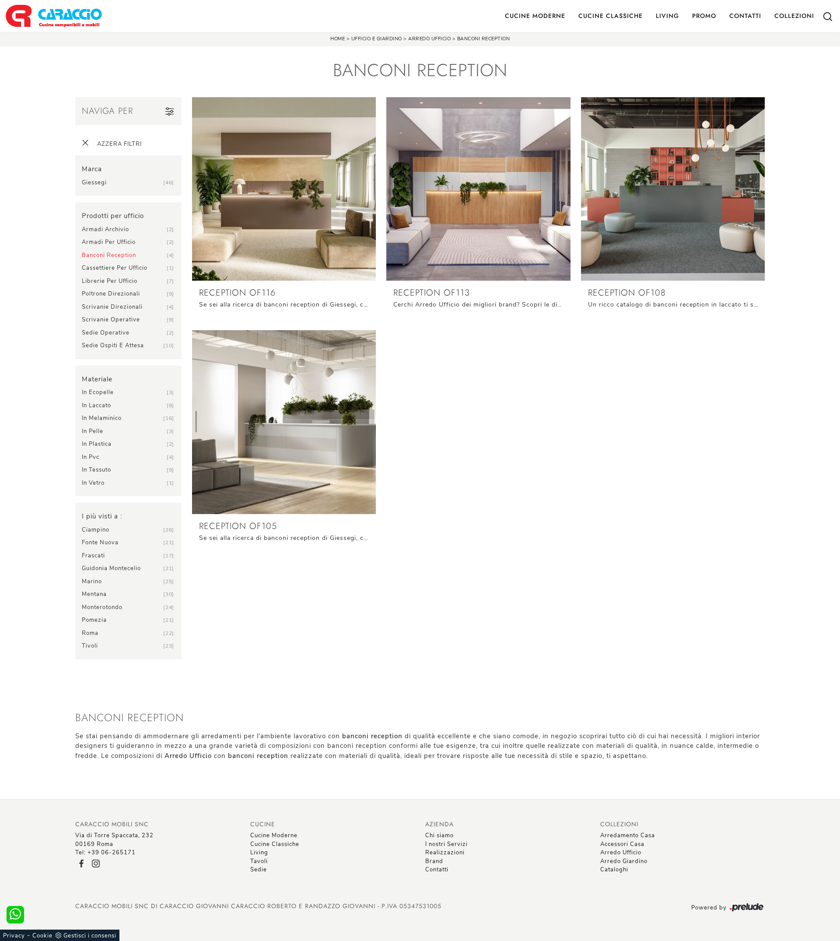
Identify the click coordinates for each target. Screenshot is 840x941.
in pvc (90, 457)
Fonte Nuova (100, 542)
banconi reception (109, 255)
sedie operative (106, 333)
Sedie (258, 870)
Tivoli (90, 646)
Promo (704, 15)
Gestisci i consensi (89, 936)
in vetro (93, 483)
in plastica (97, 444)
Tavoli (259, 861)
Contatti (745, 15)
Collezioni (794, 15)
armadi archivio (105, 229)
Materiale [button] (97, 379)
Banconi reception (483, 38)
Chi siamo (439, 835)
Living (667, 15)
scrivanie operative (111, 320)
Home (337, 38)
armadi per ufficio (109, 242)
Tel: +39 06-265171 (105, 852)
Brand (434, 861)
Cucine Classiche (610, 15)
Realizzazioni (445, 852)
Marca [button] (92, 169)
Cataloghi (614, 870)
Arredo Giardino (624, 861)
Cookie (42, 936)
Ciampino (95, 530)
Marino (92, 581)
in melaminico (102, 418)
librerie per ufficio (109, 281)
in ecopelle (98, 392)
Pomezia (94, 620)
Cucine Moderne (535, 15)
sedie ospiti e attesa (113, 345)
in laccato (96, 405)
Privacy (14, 936)
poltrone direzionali (111, 294)
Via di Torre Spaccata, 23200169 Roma (114, 840)
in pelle (92, 431)
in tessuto (96, 470)
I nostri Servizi (446, 844)
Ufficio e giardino (376, 38)
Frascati (93, 556)
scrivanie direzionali (112, 307)
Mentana (94, 594)
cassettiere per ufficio (114, 268)
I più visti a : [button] (102, 516)
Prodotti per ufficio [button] (113, 215)
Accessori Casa (622, 844)
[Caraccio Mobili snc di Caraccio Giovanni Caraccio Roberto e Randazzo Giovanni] (53, 16)
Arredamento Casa (627, 835)
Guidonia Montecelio (111, 568)
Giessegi (94, 183)
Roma (90, 633)
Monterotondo (102, 607)
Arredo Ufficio (429, 38)
